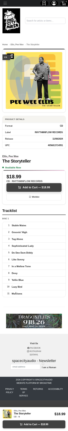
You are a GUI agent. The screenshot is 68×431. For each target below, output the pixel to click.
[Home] (11, 20)
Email (35, 354)
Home (5, 44)
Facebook (35, 348)
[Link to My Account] (54, 3)
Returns (38, 389)
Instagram (35, 351)
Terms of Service (23, 392)
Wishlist (35, 197)
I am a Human (49, 367)
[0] (64, 4)
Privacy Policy (9, 391)
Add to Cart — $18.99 (36, 187)
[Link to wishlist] (44, 3)
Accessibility (55, 389)
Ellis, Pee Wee (17, 44)
